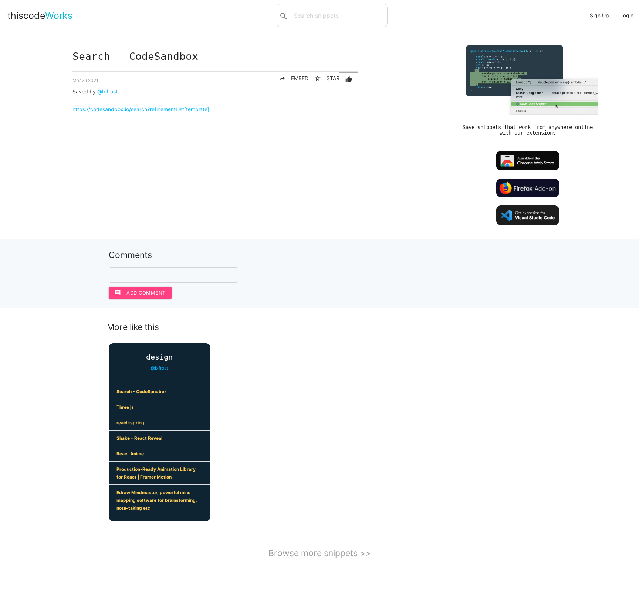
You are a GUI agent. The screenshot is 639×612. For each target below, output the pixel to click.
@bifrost (107, 91)
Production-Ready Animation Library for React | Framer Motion (156, 473)
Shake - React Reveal (139, 438)
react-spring (130, 422)
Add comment (140, 292)
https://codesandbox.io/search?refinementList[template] (140, 109)
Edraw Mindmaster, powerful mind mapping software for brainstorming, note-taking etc (156, 500)
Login (626, 15)
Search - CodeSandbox (141, 391)
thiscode (39, 15)
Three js (125, 407)
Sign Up (599, 15)
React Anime (130, 453)
